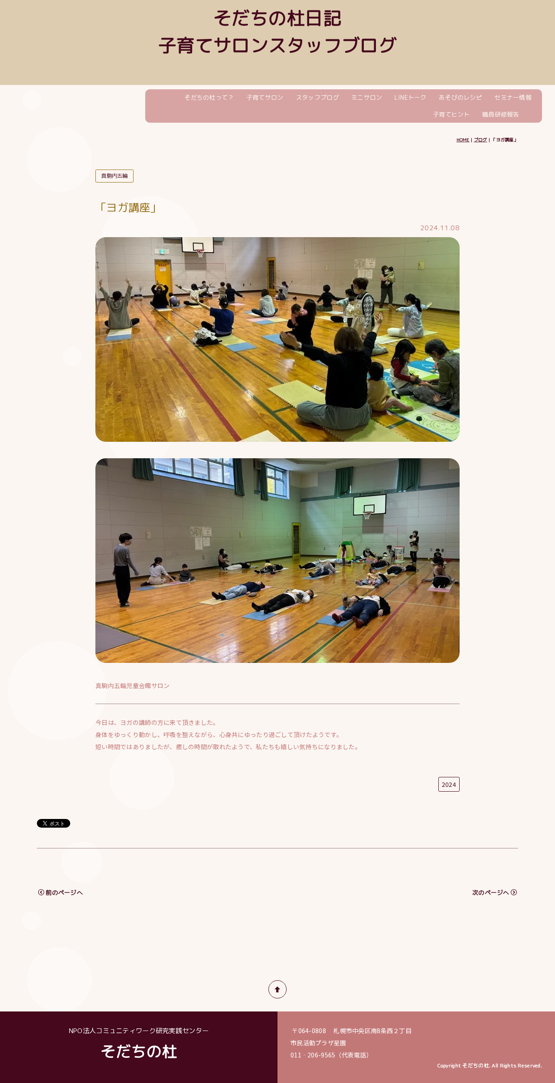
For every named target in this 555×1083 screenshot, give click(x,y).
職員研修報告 (500, 114)
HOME (463, 140)
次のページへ (490, 892)
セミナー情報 (513, 97)
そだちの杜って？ (209, 97)
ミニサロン (366, 97)
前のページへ (64, 892)
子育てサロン (265, 97)
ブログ (480, 140)
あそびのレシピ (460, 97)
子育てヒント (451, 114)
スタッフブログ (317, 97)
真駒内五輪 (114, 175)
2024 (449, 784)
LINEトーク (411, 97)
